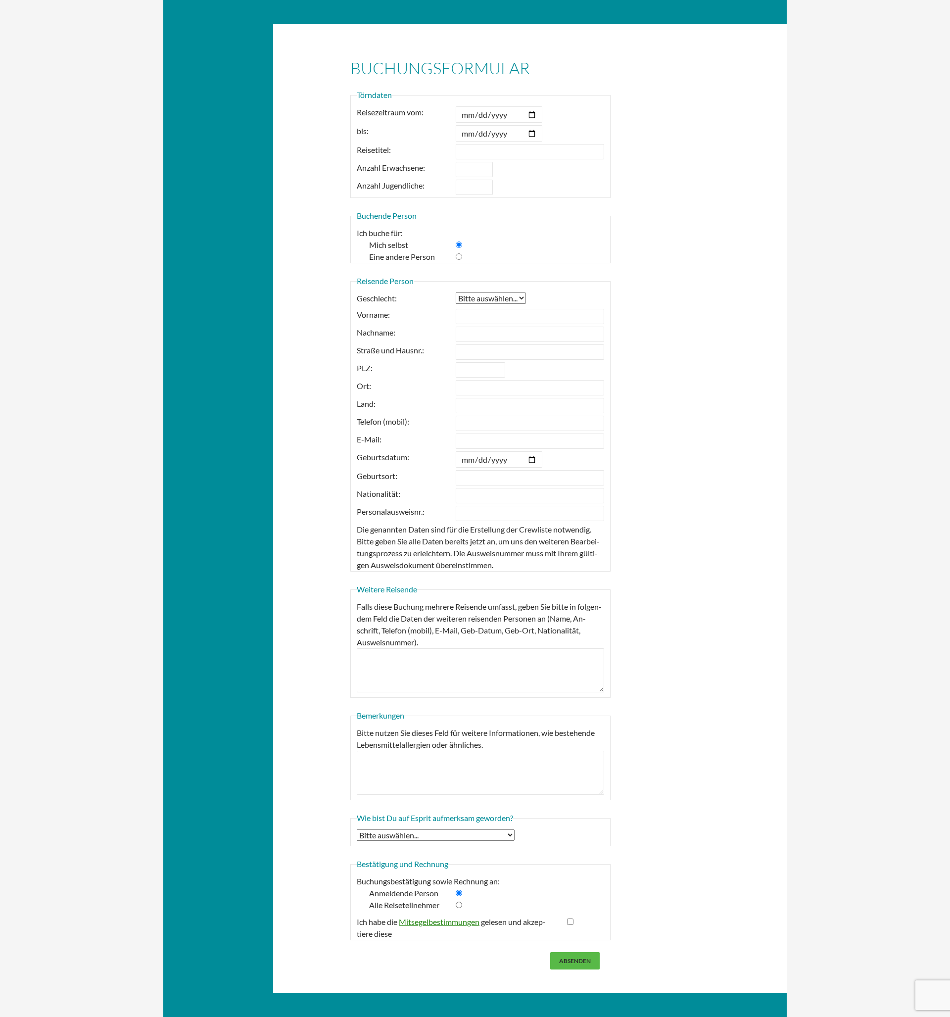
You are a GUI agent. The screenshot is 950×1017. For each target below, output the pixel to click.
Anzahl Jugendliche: (391, 185)
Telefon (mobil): (383, 421)
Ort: (364, 385)
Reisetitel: (374, 149)
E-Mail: (369, 439)
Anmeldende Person (403, 893)
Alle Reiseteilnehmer (404, 905)
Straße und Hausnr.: (390, 350)
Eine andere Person (402, 256)
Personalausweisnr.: (391, 511)
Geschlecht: (377, 298)
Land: (366, 403)
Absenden (575, 961)
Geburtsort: (377, 476)
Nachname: (376, 332)
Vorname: (373, 314)
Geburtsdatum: (383, 457)
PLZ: (365, 368)
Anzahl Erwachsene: (391, 167)
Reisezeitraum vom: (390, 112)
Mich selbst (388, 244)
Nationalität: (378, 493)
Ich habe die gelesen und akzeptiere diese (451, 927)
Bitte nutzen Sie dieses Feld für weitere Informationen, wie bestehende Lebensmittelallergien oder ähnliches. (476, 738)
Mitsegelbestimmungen (439, 921)
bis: (363, 131)
